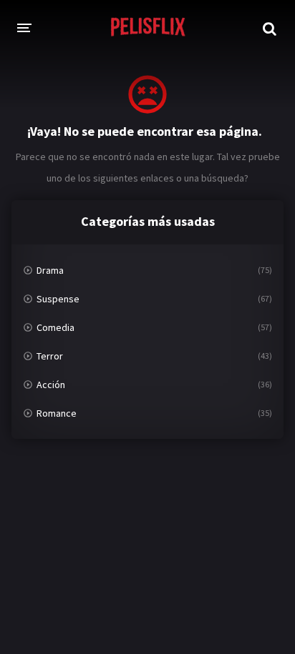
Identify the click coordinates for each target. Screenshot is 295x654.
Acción (51, 384)
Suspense (58, 298)
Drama (50, 270)
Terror (50, 356)
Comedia (55, 327)
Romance (57, 413)
